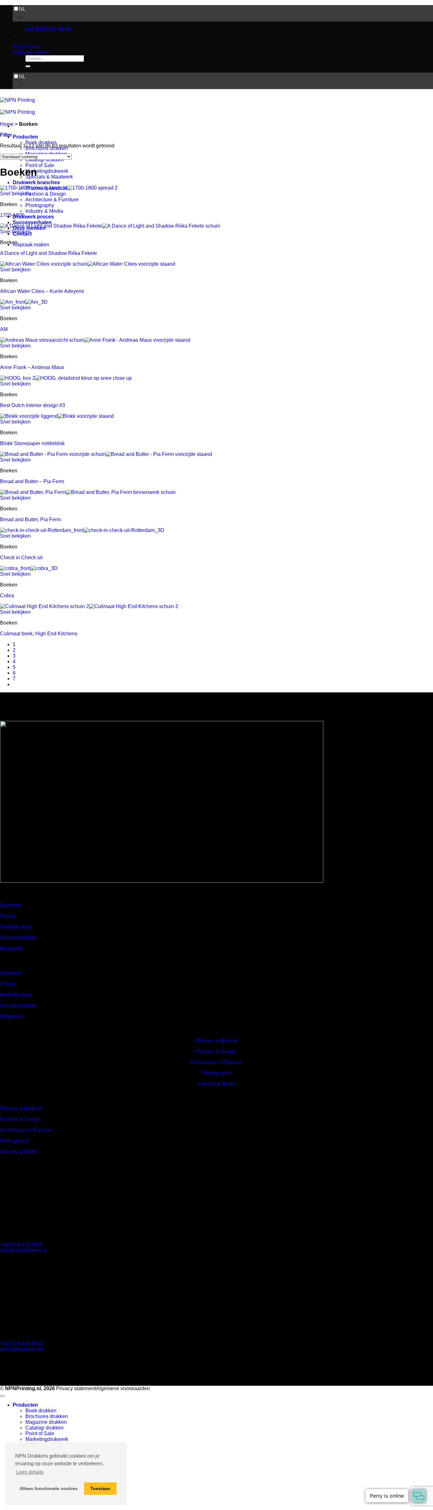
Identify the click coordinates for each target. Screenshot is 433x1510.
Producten (25, 136)
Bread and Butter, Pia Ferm (30, 519)
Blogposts (11, 948)
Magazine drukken (46, 1422)
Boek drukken (40, 142)
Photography (39, 205)
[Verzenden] (27, 66)
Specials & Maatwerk (49, 176)
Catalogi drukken (44, 1427)
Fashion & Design (45, 194)
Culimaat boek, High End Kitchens (38, 633)
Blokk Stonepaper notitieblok (32, 443)
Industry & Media (44, 211)
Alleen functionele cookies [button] (49, 1488)
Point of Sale (39, 165)
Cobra (7, 595)
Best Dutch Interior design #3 (32, 405)
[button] (6, 135)
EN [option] (29, 17)
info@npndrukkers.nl (23, 1250)
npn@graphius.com (22, 1349)
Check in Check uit (21, 557)
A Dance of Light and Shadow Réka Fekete (48, 253)
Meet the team (16, 927)
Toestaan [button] (100, 1488)
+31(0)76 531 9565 (21, 1244)
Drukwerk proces (33, 216)
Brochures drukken (46, 1416)
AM (4, 329)
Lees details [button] (29, 1472)
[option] (229, 17)
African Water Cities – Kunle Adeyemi (42, 291)
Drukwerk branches (36, 182)
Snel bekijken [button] (15, 193)
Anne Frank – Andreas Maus (32, 367)
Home (7, 124)
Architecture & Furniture (52, 199)
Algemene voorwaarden (123, 1388)
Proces (8, 916)
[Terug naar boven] (2, 1396)
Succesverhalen (32, 222)
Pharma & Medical (216, 1040)
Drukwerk (11, 905)
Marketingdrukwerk (46, 171)
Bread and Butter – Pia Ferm (32, 481)
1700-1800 (12, 215)
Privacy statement (76, 1388)
